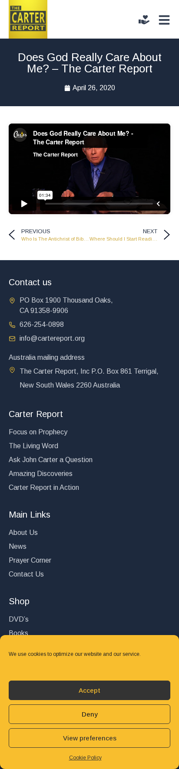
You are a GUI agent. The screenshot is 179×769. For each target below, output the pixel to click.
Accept (89, 690)
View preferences (89, 738)
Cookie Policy (85, 758)
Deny (90, 714)
